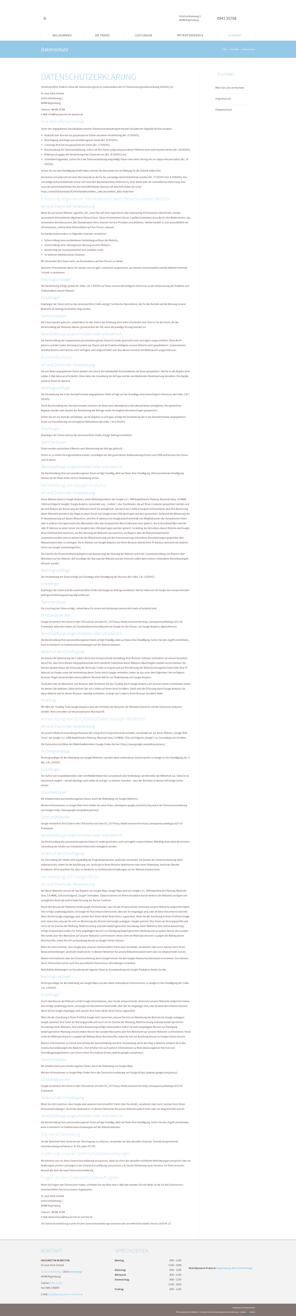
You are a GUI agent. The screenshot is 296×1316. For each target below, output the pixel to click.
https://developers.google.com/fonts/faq (129, 805)
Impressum (224, 99)
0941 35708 (226, 18)
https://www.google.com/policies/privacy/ (143, 744)
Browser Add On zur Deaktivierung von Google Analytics (121, 677)
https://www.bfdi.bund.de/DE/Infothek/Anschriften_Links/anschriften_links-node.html (87, 191)
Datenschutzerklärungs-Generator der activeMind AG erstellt (117, 1223)
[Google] (248, 18)
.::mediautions (246, 1312)
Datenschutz (225, 109)
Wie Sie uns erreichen (231, 88)
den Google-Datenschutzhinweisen (142, 958)
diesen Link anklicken (56, 688)
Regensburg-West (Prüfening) (234, 1268)
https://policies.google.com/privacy (123, 1052)
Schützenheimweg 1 (52, 1271)
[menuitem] (62, 35)
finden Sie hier (158, 969)
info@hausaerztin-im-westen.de (65, 1294)
